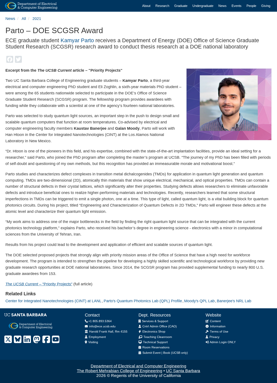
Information (217, 326)
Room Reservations (155, 347)
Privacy (214, 337)
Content (215, 321)
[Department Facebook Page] (46, 339)
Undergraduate (202, 6)
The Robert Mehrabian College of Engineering (119, 370)
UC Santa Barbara (183, 370)
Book (166, 352)
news (10, 18)
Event (157, 352)
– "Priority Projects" (38, 284)
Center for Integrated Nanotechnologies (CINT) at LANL (53, 301)
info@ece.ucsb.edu (102, 326)
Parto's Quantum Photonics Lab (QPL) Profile (143, 301)
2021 (36, 18)
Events (237, 6)
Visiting (92, 342)
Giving (265, 6)
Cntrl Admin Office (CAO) (159, 326)
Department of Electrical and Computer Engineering (138, 366)
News (222, 6)
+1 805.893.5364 (100, 321)
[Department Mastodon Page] (36, 339)
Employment (97, 337)
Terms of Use (218, 331)
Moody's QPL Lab (199, 301)
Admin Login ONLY (222, 342)
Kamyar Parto (77, 40)
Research (162, 6)
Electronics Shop (153, 331)
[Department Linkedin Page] (27, 339)
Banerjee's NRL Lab (234, 301)
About (146, 6)
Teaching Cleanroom (157, 337)
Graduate (180, 6)
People (251, 6)
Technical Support (155, 342)
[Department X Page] (8, 339)
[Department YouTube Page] (56, 339)
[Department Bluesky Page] (17, 339)
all (24, 18)
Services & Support (154, 321)
